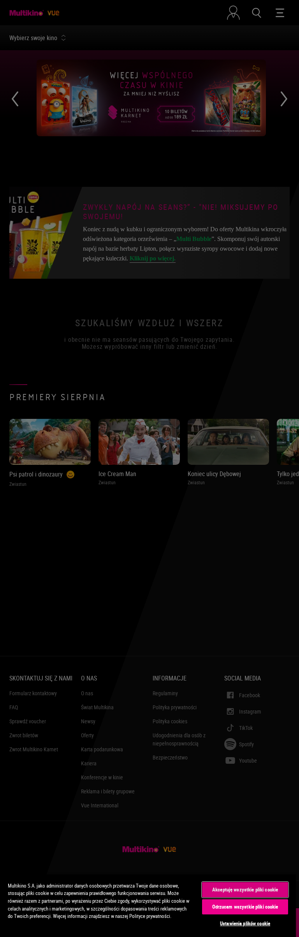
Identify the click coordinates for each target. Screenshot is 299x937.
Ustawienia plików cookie (245, 923)
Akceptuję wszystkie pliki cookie (245, 889)
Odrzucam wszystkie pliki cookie (245, 906)
